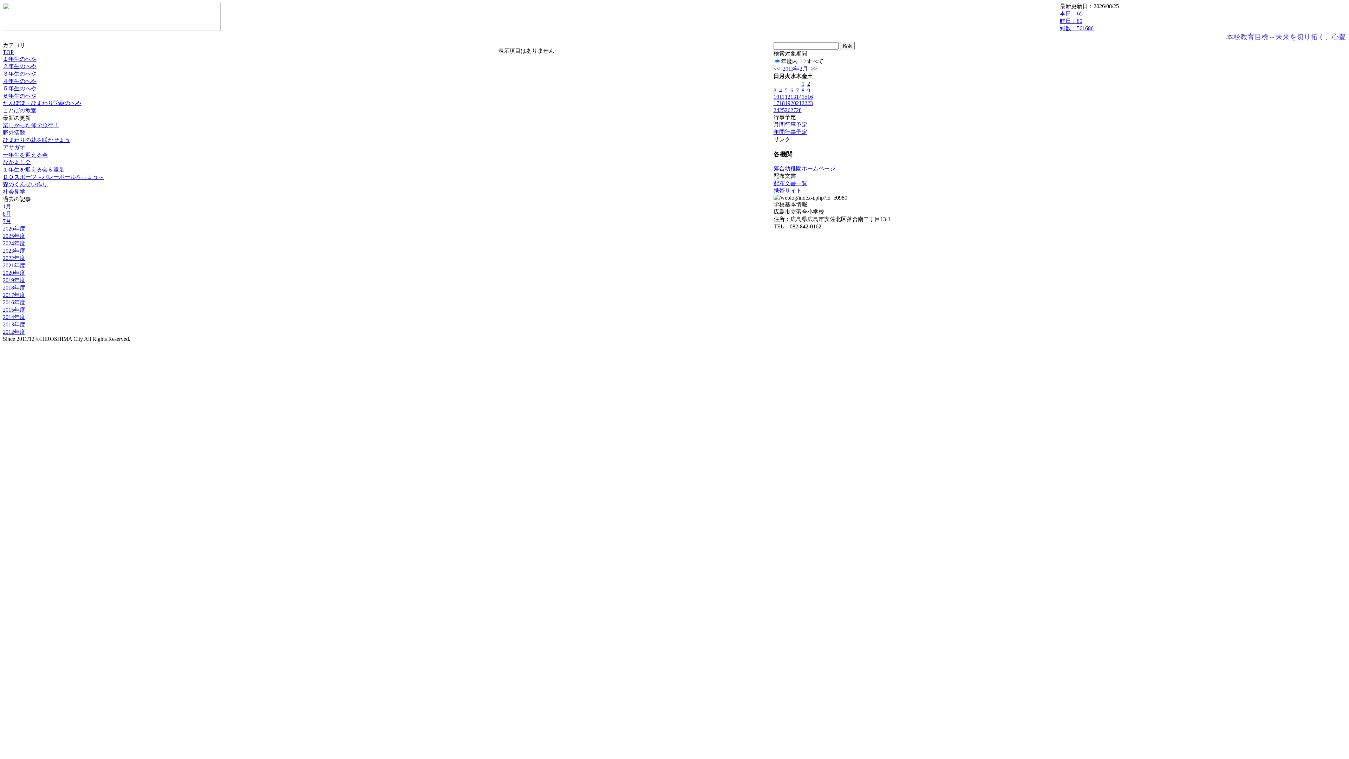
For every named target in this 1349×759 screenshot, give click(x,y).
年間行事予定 (790, 132)
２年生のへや (20, 66)
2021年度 (14, 265)
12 (787, 97)
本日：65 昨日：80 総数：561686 (1077, 21)
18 (782, 103)
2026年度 (14, 229)
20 (793, 103)
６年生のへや (20, 96)
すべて (815, 61)
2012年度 (14, 332)
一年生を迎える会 (25, 155)
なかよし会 (17, 162)
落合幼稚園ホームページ (804, 168)
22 (804, 103)
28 (799, 110)
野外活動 (14, 133)
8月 (7, 214)
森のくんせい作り (25, 184)
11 (781, 97)
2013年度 (14, 324)
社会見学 (14, 192)
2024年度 (14, 243)
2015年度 (14, 310)
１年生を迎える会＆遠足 (34, 170)
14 (799, 97)
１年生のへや (20, 59)
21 (799, 103)
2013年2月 (795, 69)
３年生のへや (20, 74)
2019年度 (14, 280)
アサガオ (14, 147)
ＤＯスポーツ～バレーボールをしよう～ (53, 177)
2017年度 (14, 295)
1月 (7, 206)
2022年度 (14, 258)
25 (782, 110)
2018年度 (14, 288)
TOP (8, 52)
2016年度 (14, 302)
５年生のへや (20, 88)
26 (787, 110)
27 (793, 110)
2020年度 (14, 273)
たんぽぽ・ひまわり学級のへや (42, 103)
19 (787, 103)
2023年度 (14, 251)
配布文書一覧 (790, 183)
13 (793, 97)
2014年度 (14, 317)
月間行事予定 (790, 125)
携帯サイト (788, 191)
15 (804, 97)
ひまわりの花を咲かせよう (36, 140)
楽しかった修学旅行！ (31, 125)
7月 (7, 221)
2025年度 (14, 236)
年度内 (789, 61)
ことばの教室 (20, 110)
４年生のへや (20, 81)
